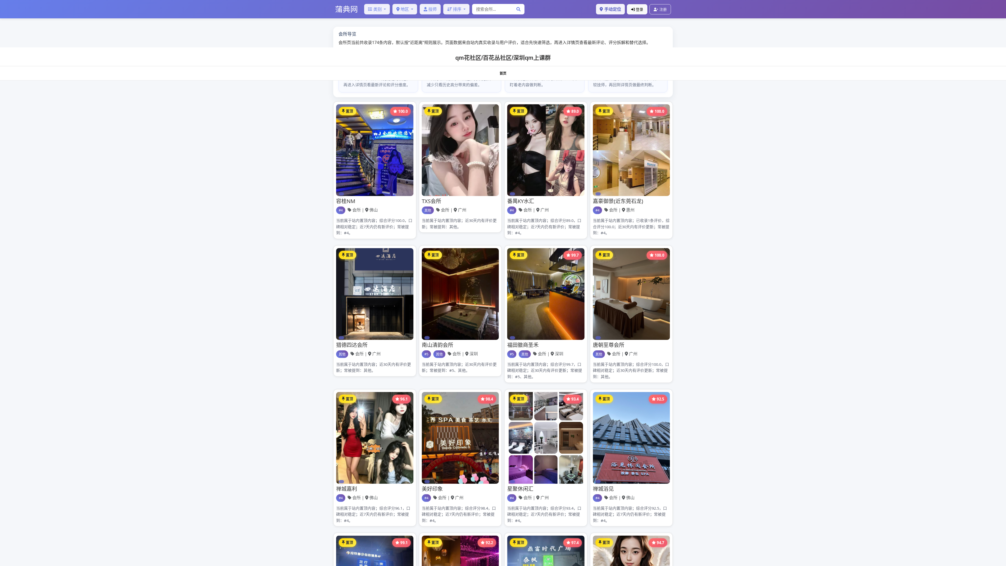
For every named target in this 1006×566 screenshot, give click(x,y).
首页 (503, 73)
